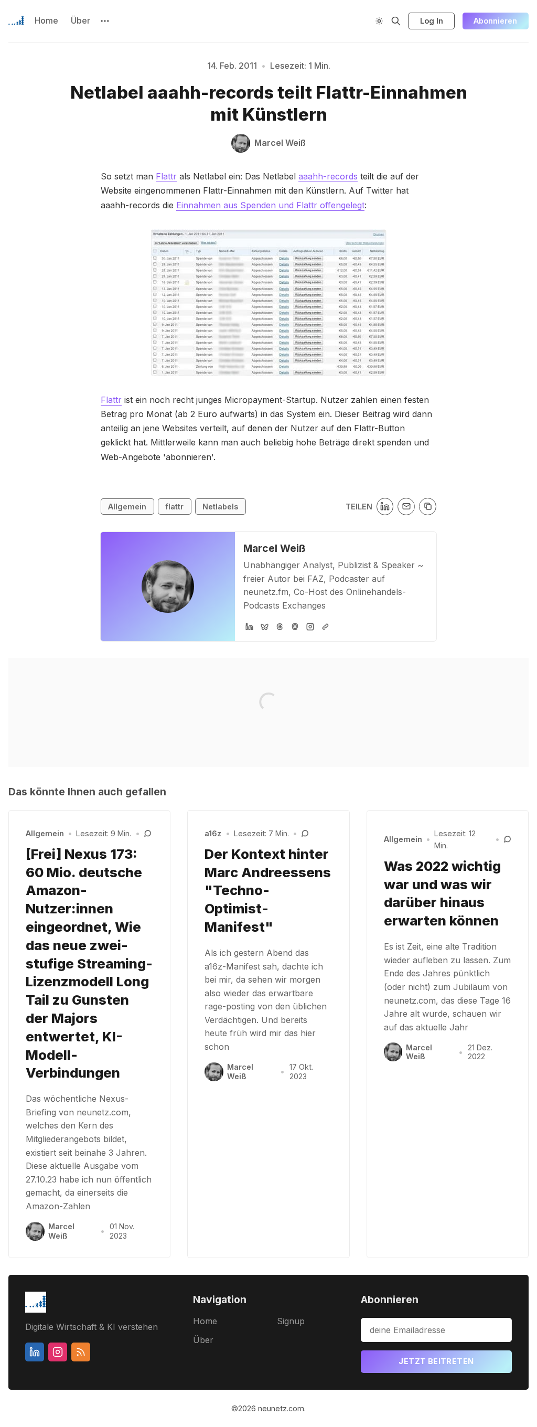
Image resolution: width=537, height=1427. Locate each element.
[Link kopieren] (427, 506)
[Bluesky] (265, 627)
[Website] (325, 627)
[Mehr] (104, 21)
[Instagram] (310, 627)
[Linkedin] (34, 1352)
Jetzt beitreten (436, 1361)
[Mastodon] (295, 627)
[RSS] (80, 1352)
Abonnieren (495, 20)
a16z (213, 833)
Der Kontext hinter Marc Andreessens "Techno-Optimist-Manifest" (268, 890)
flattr (174, 506)
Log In (431, 20)
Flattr (166, 176)
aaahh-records (328, 176)
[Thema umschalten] (379, 21)
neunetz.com (281, 1408)
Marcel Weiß (274, 548)
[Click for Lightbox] (268, 302)
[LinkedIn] (249, 627)
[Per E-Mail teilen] (406, 506)
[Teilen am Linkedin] (385, 506)
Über (80, 20)
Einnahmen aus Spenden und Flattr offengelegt (270, 205)
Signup (291, 1321)
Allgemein (127, 506)
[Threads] (280, 627)
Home (46, 20)
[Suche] (396, 21)
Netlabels (220, 506)
